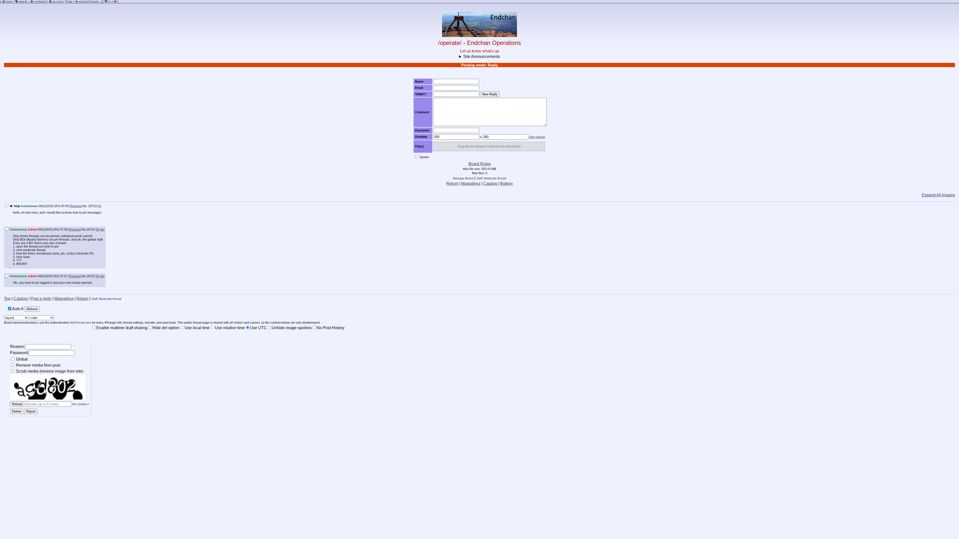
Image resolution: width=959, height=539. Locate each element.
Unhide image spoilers (292, 328)
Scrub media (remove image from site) (49, 371)
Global (21, 359)
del (102, 229)
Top (7, 298)
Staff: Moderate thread (491, 178)
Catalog (490, 183)
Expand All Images (938, 195)
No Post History (330, 328)
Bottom (506, 183)
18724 (90, 229)
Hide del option (165, 328)
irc (109, 1)
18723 (92, 206)
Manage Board (463, 178)
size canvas (537, 137)
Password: (19, 353)
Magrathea (470, 183)
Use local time (197, 328)
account (57, 1)
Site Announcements (481, 56)
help (69, 1)
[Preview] (75, 206)
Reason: (17, 346)
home (9, 1)
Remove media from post (37, 365)
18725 (90, 276)
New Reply (489, 94)
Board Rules (480, 164)
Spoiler (424, 157)
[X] (99, 206)
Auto (17, 309)
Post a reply (40, 298)
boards (23, 1)
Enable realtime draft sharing (121, 328)
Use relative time (230, 328)
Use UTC (258, 328)
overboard (40, 1)
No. (85, 206)
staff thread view (80, 322)
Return (452, 183)
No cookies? (80, 404)
